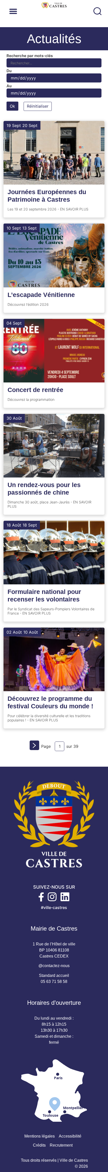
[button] (44, 11)
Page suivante (35, 746)
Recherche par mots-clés (30, 56)
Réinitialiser (37, 106)
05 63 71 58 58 (54, 981)
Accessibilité (70, 1136)
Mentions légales (39, 1136)
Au (9, 86)
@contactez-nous (54, 966)
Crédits (39, 1145)
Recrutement (61, 1145)
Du (9, 71)
